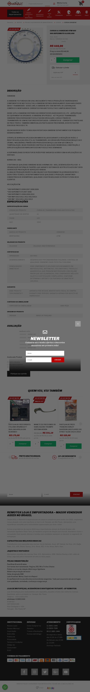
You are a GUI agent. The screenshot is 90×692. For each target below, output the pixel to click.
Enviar (58, 360)
